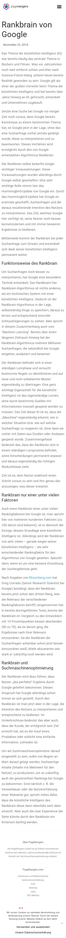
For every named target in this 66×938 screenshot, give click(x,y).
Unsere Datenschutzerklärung (33, 932)
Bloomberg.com (40, 578)
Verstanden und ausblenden (33, 926)
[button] (59, 6)
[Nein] (62, 923)
